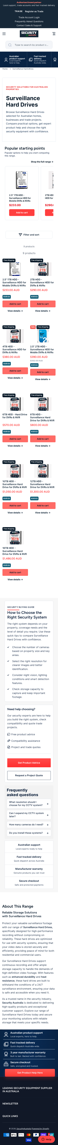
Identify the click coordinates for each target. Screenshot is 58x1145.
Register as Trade (34, 11)
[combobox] (29, 45)
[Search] (10, 45)
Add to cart (22, 212)
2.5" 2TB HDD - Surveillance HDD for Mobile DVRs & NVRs (42, 349)
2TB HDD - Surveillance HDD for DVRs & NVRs (42, 282)
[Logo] (29, 33)
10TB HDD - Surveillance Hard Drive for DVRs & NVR (14, 484)
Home (5, 69)
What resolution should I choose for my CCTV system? (26, 804)
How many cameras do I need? (26, 824)
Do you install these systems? (26, 832)
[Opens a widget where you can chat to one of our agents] (46, 1139)
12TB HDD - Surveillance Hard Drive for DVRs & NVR (42, 484)
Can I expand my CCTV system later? (26, 815)
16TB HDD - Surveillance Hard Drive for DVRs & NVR (14, 551)
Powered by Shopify (40, 1128)
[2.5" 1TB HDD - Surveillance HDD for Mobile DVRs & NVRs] (21, 179)
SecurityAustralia (24, 1128)
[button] (54, 33)
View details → (15, 310)
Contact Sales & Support (29, 25)
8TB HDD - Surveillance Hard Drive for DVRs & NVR (42, 417)
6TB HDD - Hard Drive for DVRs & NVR (14, 416)
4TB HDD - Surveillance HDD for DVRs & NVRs (14, 349)
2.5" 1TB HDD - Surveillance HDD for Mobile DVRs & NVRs (20, 198)
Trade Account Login (29, 17)
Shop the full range (42, 161)
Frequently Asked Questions (29, 21)
